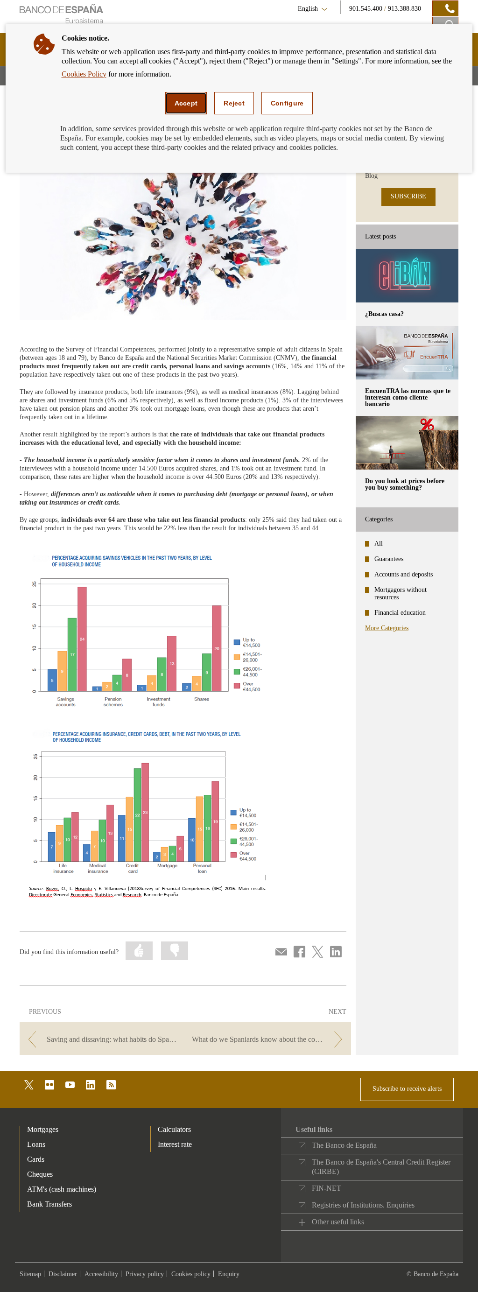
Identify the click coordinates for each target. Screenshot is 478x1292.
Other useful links (338, 1222)
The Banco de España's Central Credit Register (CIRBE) (381, 1166)
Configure (287, 103)
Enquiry (228, 1274)
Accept (186, 103)
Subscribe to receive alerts (407, 1088)
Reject (234, 103)
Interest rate (175, 1144)
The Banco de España (344, 1145)
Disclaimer (63, 1274)
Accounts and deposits (403, 574)
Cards (35, 1159)
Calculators (174, 1129)
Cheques (40, 1174)
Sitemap (30, 1274)
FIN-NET (326, 1188)
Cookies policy (191, 1274)
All (378, 543)
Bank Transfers (49, 1204)
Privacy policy (145, 1274)
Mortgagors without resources (400, 593)
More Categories (386, 628)
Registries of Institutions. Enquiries (363, 1205)
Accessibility (101, 1274)
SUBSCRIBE (408, 196)
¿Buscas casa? (384, 313)
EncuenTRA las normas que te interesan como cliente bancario (407, 397)
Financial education (400, 612)
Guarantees (388, 558)
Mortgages (42, 1129)
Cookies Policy (84, 74)
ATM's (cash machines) (61, 1189)
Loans (36, 1144)
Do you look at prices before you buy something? (404, 484)
